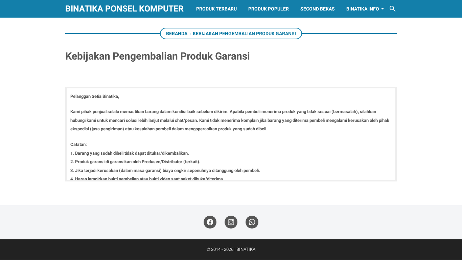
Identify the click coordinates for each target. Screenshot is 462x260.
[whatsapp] (252, 222)
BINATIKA (245, 249)
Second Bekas (317, 9)
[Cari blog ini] (393, 9)
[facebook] (210, 222)
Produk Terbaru (216, 9)
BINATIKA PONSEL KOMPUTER (124, 9)
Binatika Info (362, 9)
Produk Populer (268, 9)
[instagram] (231, 222)
